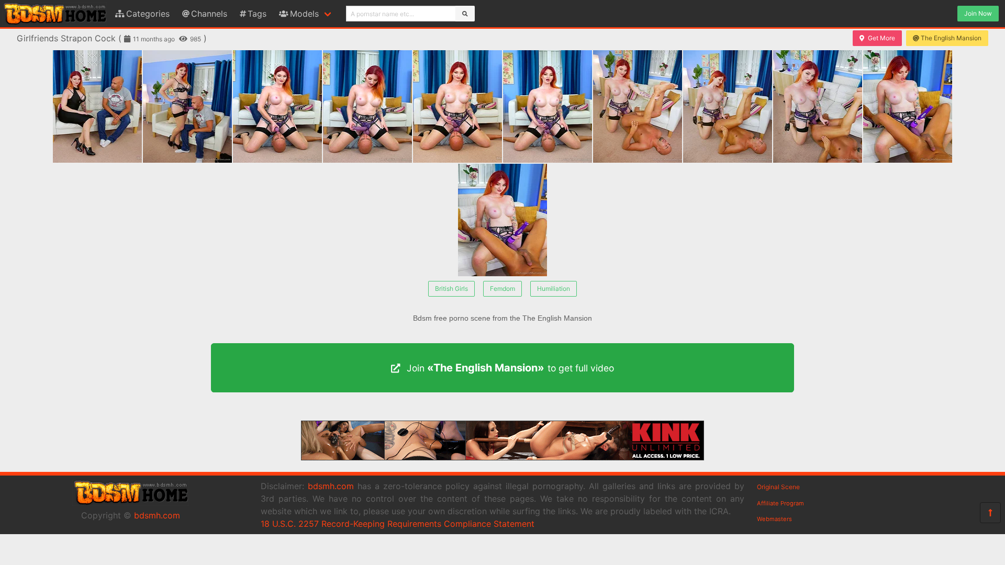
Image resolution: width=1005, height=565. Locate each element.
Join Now (978, 13)
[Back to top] (990, 512)
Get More (881, 38)
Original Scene (778, 487)
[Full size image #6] (637, 106)
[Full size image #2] (277, 106)
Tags (257, 13)
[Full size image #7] (727, 106)
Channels (209, 13)
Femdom (502, 288)
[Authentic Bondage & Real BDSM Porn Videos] (502, 457)
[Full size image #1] (187, 106)
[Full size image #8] (817, 106)
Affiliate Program (780, 503)
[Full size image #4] (457, 106)
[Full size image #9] (907, 106)
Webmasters (774, 519)
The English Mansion (951, 38)
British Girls (451, 288)
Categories (148, 13)
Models (304, 13)
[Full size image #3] (367, 106)
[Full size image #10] (502, 220)
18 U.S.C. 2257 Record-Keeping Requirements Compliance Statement (397, 523)
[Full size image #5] (547, 106)
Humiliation (553, 288)
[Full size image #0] (97, 106)
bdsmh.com (157, 515)
